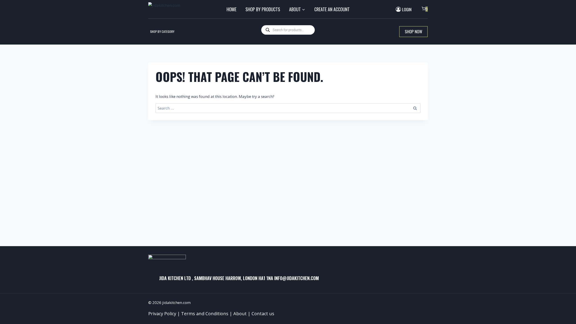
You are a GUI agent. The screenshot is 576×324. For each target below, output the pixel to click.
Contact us (263, 313)
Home (231, 9)
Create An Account (332, 9)
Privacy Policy (162, 313)
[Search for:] (288, 108)
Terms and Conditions (204, 313)
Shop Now (413, 31)
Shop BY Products (262, 9)
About (240, 313)
